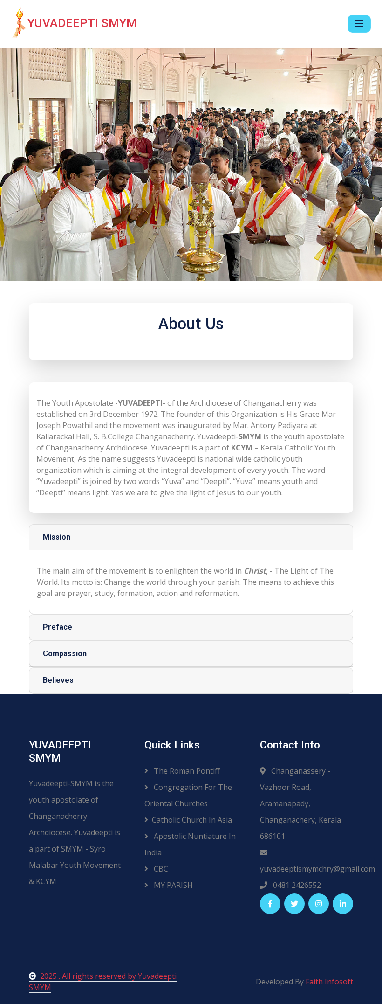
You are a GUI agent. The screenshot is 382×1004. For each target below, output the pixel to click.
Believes (58, 680)
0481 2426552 (296, 885)
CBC (160, 869)
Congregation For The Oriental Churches (188, 795)
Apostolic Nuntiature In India (190, 844)
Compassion (65, 653)
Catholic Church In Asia (192, 820)
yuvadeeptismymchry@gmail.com (306, 869)
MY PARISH (172, 885)
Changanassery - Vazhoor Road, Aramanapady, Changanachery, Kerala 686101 (300, 803)
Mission (56, 537)
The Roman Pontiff (186, 771)
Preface (57, 627)
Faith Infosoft (329, 981)
